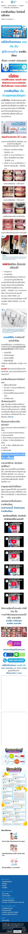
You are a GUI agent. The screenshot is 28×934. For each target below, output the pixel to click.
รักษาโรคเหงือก (6, 896)
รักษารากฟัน (5, 894)
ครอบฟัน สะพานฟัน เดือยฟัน (10, 912)
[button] (26, 2)
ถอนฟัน (4, 886)
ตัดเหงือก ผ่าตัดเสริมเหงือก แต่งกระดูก (13, 902)
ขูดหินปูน (4, 884)
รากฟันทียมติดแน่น (7, 908)
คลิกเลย (10, 416)
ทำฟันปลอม (17, 620)
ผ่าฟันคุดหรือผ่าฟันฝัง (8, 900)
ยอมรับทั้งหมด (17, 931)
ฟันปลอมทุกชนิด (6, 910)
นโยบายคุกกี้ (10, 928)
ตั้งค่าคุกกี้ (9, 931)
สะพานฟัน (17, 623)
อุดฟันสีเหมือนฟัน (7, 882)
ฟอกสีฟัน (4, 888)
